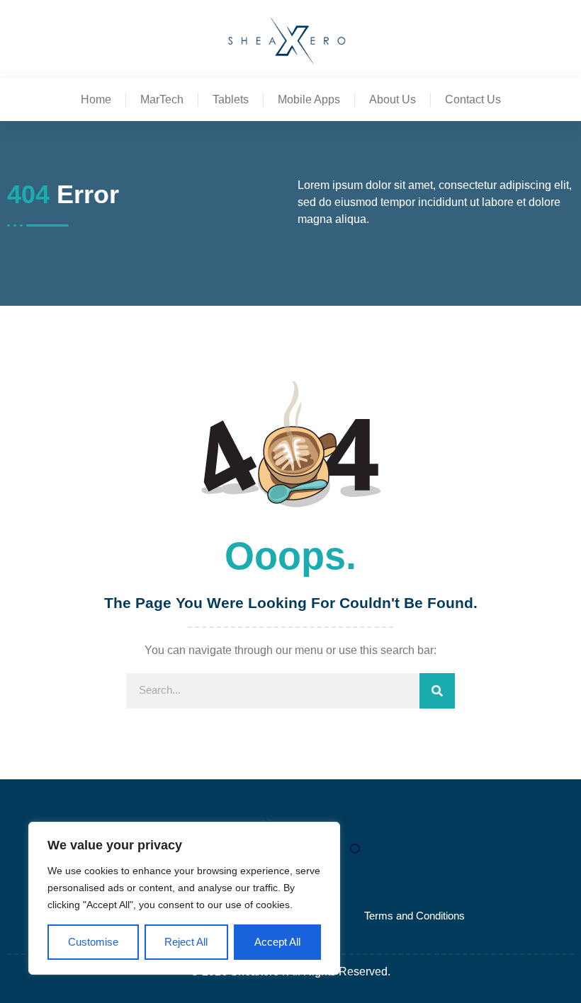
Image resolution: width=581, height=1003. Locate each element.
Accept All (277, 942)
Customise (93, 942)
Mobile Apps (309, 99)
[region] (184, 898)
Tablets (231, 99)
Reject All (186, 942)
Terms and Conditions (414, 916)
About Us (392, 99)
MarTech (162, 99)
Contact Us (473, 99)
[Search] (437, 691)
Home (96, 99)
